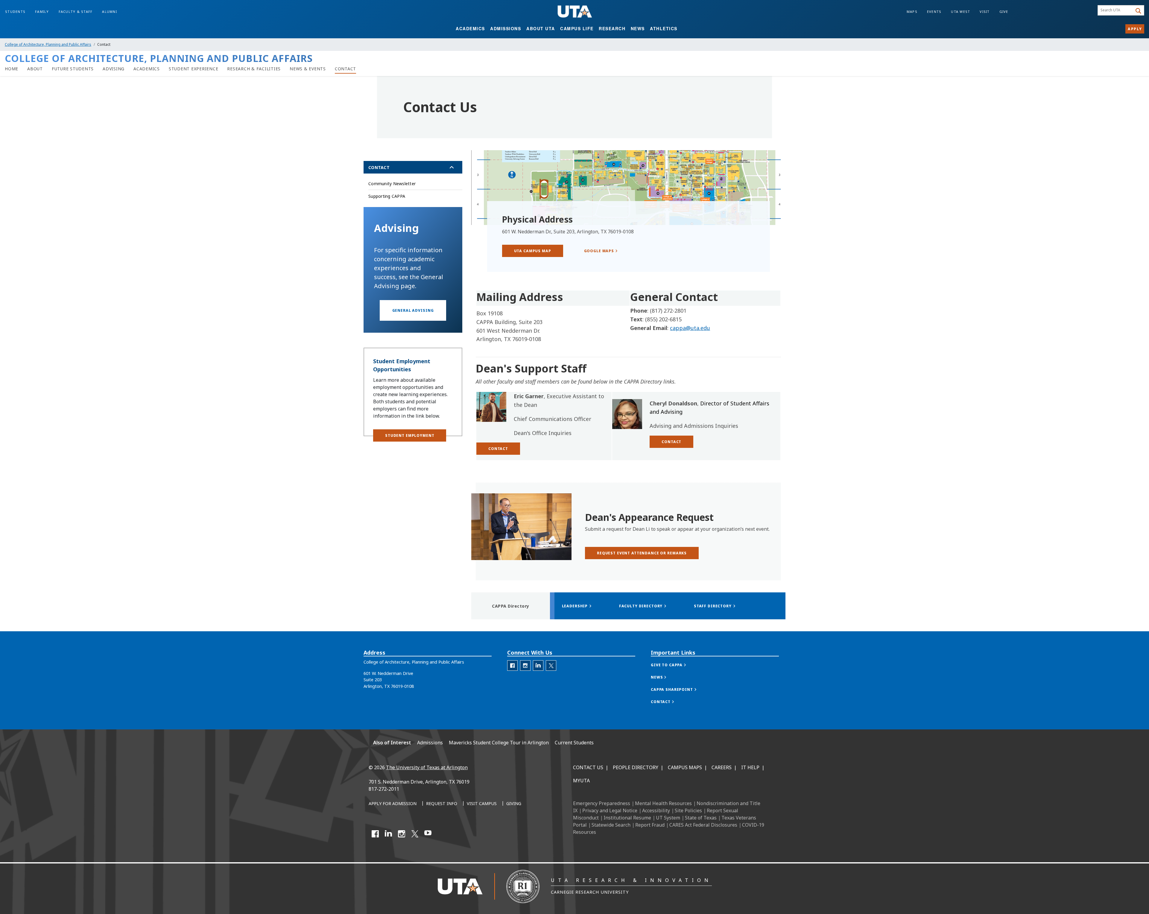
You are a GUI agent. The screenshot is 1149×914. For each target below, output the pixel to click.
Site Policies (688, 810)
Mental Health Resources (663, 803)
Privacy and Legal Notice (609, 810)
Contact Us (588, 767)
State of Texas (701, 817)
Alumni (109, 11)
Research (612, 28)
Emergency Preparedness (601, 803)
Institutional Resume (627, 817)
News (638, 28)
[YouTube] (427, 833)
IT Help (750, 767)
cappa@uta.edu (690, 327)
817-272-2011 (384, 789)
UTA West (960, 11)
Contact (379, 167)
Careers (722, 767)
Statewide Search (611, 825)
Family (42, 11)
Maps (912, 11)
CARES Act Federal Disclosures (703, 825)
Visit (985, 11)
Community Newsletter (392, 183)
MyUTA (581, 780)
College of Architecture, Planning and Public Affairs (48, 44)
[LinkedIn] (388, 833)
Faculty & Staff (76, 11)
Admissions (505, 28)
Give (1003, 11)
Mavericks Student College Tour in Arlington (499, 742)
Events (934, 11)
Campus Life (577, 28)
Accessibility (656, 810)
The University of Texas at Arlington (427, 767)
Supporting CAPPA (386, 196)
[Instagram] (401, 833)
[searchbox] (1116, 10)
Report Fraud (650, 825)
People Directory (635, 767)
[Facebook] (375, 833)
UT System (668, 817)
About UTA (540, 28)
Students (15, 11)
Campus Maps (685, 767)
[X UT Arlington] (414, 833)
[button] (413, 310)
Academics (470, 28)
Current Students (574, 742)
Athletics (663, 28)
